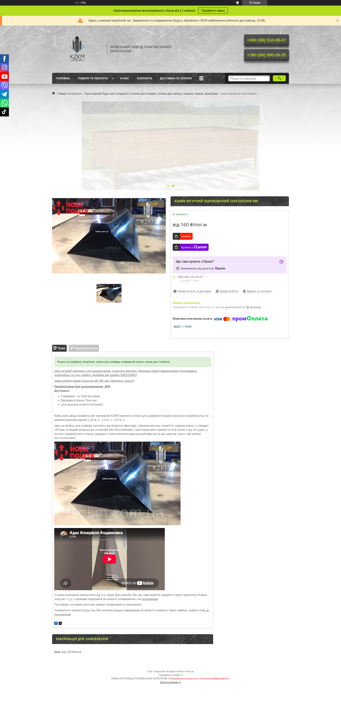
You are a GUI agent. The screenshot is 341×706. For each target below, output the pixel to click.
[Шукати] (279, 78)
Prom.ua (189, 671)
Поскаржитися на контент (183, 678)
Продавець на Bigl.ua (171, 675)
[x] (60, 623)
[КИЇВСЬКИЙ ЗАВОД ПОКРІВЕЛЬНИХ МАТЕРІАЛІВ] (77, 49)
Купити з (187, 247)
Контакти (144, 78)
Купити (186, 236)
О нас (124, 78)
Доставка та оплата (176, 78)
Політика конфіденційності (215, 678)
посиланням (149, 599)
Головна (63, 78)
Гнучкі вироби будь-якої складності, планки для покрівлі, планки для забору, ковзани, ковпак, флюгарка (151, 93)
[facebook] (56, 623)
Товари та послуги (93, 78)
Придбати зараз (213, 10)
